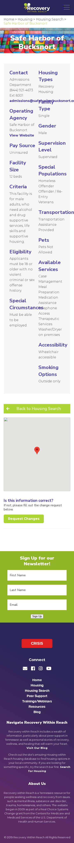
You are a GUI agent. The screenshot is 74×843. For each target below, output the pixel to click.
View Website (21, 135)
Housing (37, 685)
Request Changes (23, 519)
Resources (37, 706)
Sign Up (37, 616)
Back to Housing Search (38, 408)
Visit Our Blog (37, 747)
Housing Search (37, 690)
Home (37, 680)
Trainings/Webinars (37, 701)
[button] (67, 7)
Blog (37, 712)
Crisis (37, 643)
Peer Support (37, 696)
